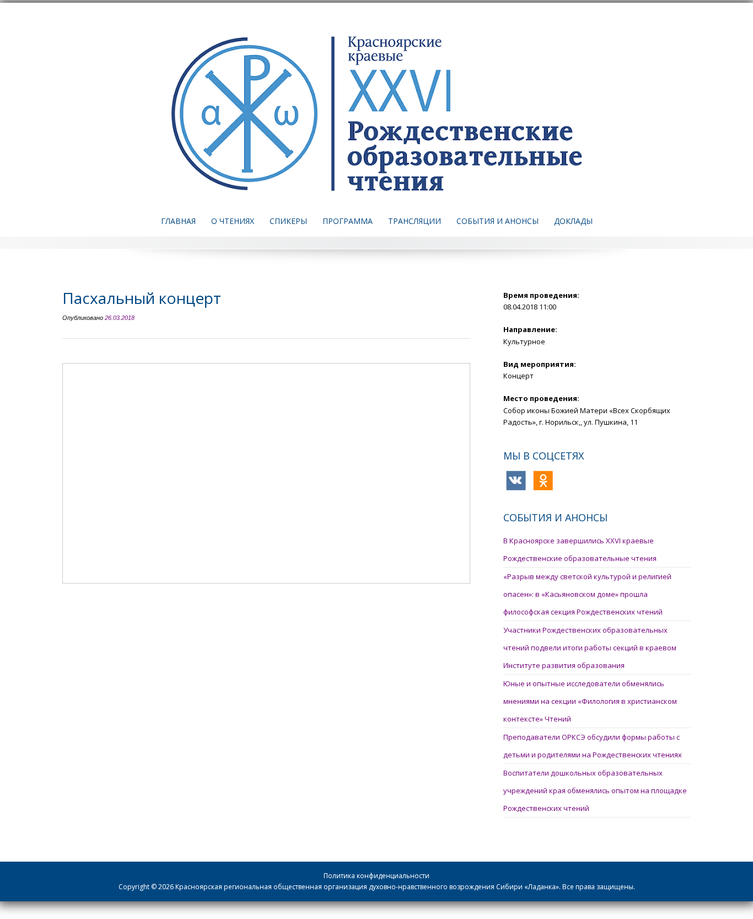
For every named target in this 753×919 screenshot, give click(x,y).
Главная (178, 221)
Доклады (573, 221)
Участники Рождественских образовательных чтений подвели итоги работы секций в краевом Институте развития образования (589, 647)
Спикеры (288, 221)
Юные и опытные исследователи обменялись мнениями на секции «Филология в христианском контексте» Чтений (590, 701)
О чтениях (232, 221)
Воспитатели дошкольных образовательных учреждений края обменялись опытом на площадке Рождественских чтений (595, 790)
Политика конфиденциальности (376, 875)
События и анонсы (497, 221)
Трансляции (414, 221)
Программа (347, 221)
